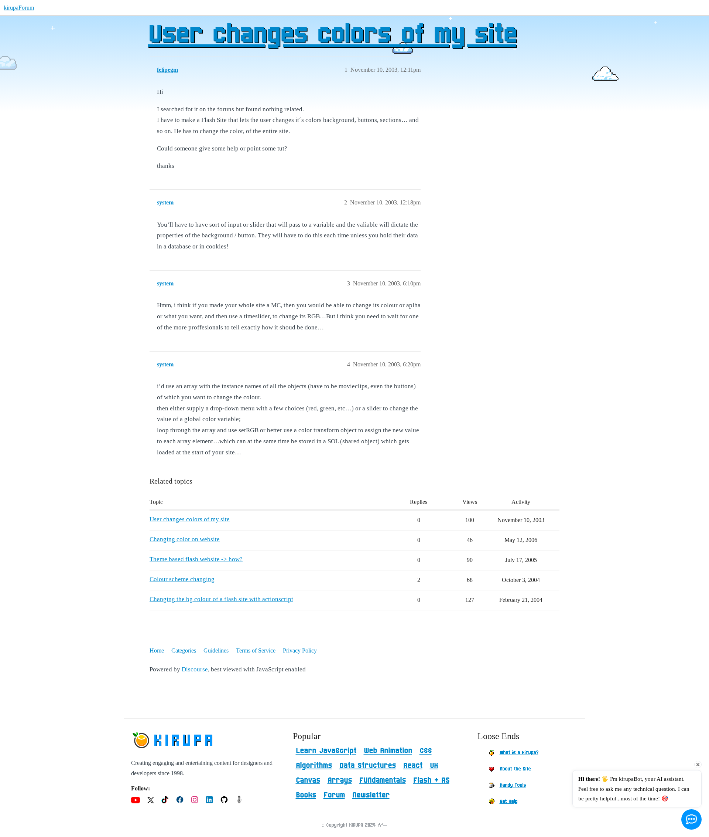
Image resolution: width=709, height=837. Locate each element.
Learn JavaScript (326, 750)
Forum (334, 795)
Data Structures (367, 765)
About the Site (515, 769)
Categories (183, 650)
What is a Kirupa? (519, 753)
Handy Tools (513, 785)
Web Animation (388, 750)
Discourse (195, 669)
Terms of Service (255, 650)
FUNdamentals (382, 780)
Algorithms (314, 765)
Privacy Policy (300, 650)
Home (157, 650)
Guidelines (216, 650)
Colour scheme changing (182, 579)
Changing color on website (185, 539)
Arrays (340, 780)
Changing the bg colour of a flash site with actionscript (221, 599)
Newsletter (371, 795)
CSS (425, 750)
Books (306, 795)
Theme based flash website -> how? (196, 559)
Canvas (308, 780)
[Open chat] (691, 819)
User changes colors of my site (332, 35)
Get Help (508, 801)
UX (434, 765)
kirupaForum (19, 7)
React (412, 765)
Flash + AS (431, 780)
